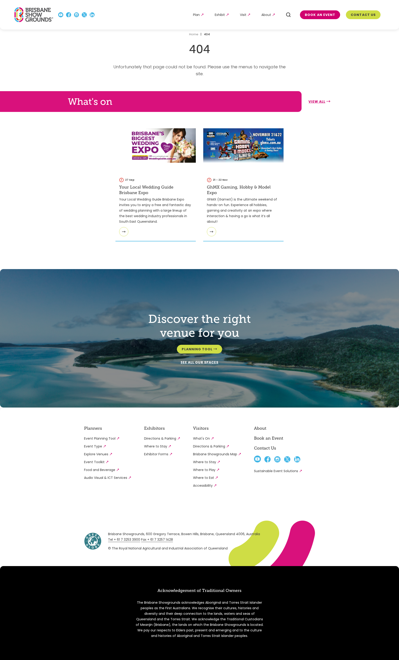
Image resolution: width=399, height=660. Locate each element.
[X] (84, 14)
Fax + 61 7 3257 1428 (157, 539)
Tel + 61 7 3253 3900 (124, 539)
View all (316, 101)
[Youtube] (60, 14)
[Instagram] (76, 14)
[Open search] (288, 14)
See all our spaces (199, 362)
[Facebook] (68, 14)
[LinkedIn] (92, 14)
